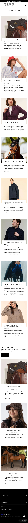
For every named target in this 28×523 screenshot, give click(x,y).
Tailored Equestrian (11, 516)
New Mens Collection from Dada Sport (13, 243)
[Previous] (4, 1)
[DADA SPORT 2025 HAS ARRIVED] (14, 190)
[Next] (23, 1)
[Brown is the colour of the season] (14, 28)
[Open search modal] (22, 4)
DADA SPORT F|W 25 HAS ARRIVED (14, 161)
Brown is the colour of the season (13, 40)
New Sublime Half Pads (14, 473)
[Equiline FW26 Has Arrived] (14, 415)
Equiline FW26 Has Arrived (14, 430)
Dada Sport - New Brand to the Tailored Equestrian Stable (13, 325)
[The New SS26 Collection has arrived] (14, 69)
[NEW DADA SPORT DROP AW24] (14, 273)
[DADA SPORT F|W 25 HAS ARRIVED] (14, 150)
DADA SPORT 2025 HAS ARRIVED (13, 202)
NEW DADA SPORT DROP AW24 (13, 284)
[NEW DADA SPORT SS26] (14, 111)
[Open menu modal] (2, 4)
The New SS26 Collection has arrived (12, 81)
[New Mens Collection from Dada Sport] (14, 231)
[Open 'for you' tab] (24, 516)
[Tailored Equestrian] (9, 4)
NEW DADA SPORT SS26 (11, 122)
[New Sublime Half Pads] (14, 458)
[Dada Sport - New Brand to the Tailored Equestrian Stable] (14, 314)
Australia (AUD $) (6, 514)
